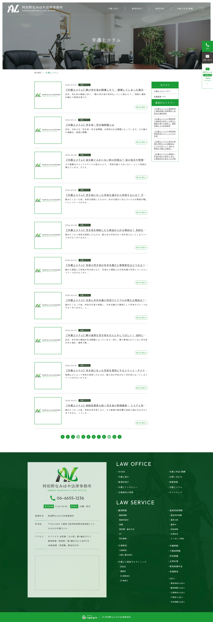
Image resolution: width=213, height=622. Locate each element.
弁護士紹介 (113, 8)
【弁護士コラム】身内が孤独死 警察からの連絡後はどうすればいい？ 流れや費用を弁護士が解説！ (165, 145)
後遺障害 (174, 571)
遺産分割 (174, 520)
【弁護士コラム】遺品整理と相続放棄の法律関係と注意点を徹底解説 (165, 110)
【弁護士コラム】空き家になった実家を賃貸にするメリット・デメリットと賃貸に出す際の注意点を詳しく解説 (129, 370)
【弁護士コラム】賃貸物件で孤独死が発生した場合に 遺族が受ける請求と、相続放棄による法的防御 (165, 122)
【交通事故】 (125, 576)
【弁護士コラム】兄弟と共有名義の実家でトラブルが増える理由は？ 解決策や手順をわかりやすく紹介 (125, 300)
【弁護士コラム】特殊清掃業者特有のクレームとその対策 (165, 133)
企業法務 (174, 561)
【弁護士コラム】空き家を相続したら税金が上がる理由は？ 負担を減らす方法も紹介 (114, 230)
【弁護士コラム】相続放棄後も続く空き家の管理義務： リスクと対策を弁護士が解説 (114, 405)
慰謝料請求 (124, 520)
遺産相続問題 (176, 515)
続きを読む (141, 107)
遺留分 (173, 524)
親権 (121, 524)
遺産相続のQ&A (178, 583)
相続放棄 (174, 529)
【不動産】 (124, 580)
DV (120, 534)
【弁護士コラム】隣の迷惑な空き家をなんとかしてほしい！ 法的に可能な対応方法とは (116, 335)
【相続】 (123, 566)
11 (114, 436)
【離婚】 (123, 571)
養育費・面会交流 (126, 529)
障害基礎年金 (176, 566)
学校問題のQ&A (178, 602)
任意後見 (174, 534)
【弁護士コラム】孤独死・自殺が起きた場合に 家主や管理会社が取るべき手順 (165, 156)
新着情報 (157, 96)
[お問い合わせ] (207, 57)
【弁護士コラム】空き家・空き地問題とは (89, 124)
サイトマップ (175, 492)
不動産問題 (175, 550)
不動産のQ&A (177, 597)
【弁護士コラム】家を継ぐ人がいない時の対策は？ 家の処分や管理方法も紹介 (110, 159)
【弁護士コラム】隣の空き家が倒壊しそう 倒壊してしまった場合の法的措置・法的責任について (122, 89)
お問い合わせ (175, 476)
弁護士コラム (84, 85)
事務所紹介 (137, 8)
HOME (37, 72)
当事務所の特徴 (125, 492)
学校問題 (174, 556)
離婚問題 (123, 515)
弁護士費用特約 (126, 555)
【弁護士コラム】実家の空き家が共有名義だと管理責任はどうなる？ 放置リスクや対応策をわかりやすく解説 (128, 265)
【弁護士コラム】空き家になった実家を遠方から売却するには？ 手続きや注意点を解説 (116, 195)
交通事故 (123, 550)
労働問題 (174, 545)
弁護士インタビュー (128, 487)
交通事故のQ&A (178, 592)
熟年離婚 (123, 538)
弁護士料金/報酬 (185, 8)
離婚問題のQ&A (178, 588)
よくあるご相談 (177, 538)
